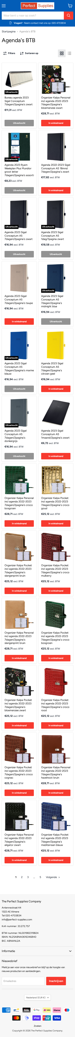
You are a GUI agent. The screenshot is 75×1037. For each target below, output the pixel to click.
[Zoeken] (68, 16)
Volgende (52, 877)
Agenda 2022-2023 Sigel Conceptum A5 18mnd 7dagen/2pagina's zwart (55, 168)
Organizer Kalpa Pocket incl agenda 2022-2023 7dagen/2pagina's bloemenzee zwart (18, 705)
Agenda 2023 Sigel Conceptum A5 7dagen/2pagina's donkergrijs (16, 436)
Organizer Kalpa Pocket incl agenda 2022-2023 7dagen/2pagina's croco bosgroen (55, 638)
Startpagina (9, 31)
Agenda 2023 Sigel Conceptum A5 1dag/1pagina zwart (52, 236)
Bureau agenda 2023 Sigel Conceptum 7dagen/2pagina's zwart (19, 101)
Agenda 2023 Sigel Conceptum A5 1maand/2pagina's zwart (55, 434)
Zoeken (37, 1026)
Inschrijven (56, 981)
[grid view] (62, 53)
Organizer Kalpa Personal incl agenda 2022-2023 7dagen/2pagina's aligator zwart (19, 840)
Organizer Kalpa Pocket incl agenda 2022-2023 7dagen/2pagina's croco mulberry (55, 570)
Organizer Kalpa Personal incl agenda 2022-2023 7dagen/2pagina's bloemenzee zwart (55, 102)
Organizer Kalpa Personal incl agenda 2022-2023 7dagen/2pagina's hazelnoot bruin (55, 772)
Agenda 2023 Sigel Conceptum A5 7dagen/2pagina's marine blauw (19, 368)
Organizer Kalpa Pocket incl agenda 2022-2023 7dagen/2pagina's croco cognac (19, 772)
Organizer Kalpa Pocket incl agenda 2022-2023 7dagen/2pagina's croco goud (55, 503)
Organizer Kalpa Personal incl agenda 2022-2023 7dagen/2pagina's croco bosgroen (19, 503)
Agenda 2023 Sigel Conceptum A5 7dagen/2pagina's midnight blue (52, 301)
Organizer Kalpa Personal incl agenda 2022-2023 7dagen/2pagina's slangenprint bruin (19, 638)
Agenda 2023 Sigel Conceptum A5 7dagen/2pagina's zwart (19, 236)
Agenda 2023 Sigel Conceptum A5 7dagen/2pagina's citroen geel (52, 368)
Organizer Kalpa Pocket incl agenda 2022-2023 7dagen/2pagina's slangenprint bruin (18, 570)
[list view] (69, 53)
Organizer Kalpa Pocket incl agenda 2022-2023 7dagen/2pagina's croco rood (55, 705)
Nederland (36, 997)
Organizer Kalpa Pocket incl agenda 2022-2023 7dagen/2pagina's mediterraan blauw (55, 840)
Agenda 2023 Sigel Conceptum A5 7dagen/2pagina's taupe (19, 299)
